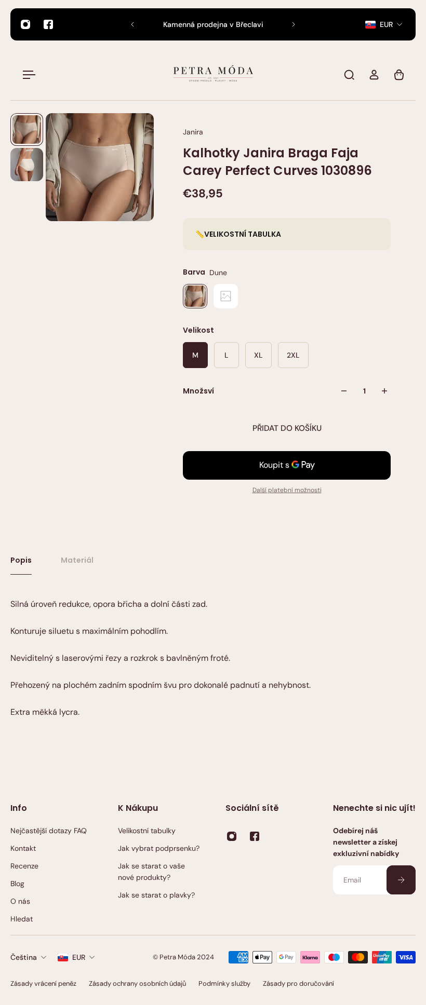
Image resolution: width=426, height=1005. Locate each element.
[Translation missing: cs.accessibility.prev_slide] (132, 24)
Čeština (23, 957)
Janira (193, 132)
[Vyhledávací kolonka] (349, 74)
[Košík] (399, 74)
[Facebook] (48, 24)
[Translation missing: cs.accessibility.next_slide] (293, 24)
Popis (21, 560)
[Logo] (213, 74)
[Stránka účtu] (374, 74)
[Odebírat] (401, 879)
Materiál (77, 560)
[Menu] (27, 74)
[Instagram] (25, 24)
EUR (78, 957)
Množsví (198, 391)
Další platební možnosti (287, 490)
